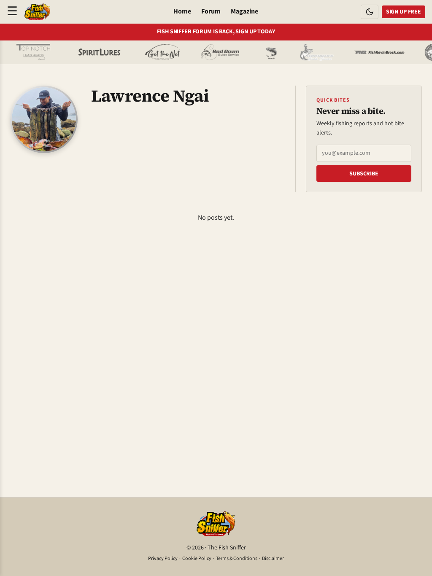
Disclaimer (273, 558)
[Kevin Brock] (372, 52)
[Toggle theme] (369, 12)
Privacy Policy (163, 558)
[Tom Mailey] (156, 52)
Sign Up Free (403, 12)
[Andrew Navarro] (27, 52)
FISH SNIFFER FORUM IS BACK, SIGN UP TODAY (216, 32)
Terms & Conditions (236, 558)
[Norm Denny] (264, 52)
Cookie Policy (196, 558)
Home (182, 11)
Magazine (244, 11)
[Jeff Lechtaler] (310, 52)
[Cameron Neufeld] (92, 52)
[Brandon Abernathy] (215, 52)
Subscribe (363, 174)
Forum (211, 11)
